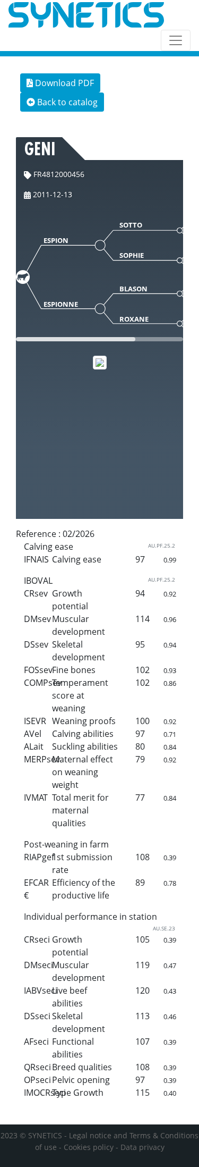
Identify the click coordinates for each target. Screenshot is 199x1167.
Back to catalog (66, 102)
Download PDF (63, 83)
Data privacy (142, 1147)
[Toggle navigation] (176, 40)
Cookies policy (89, 1147)
